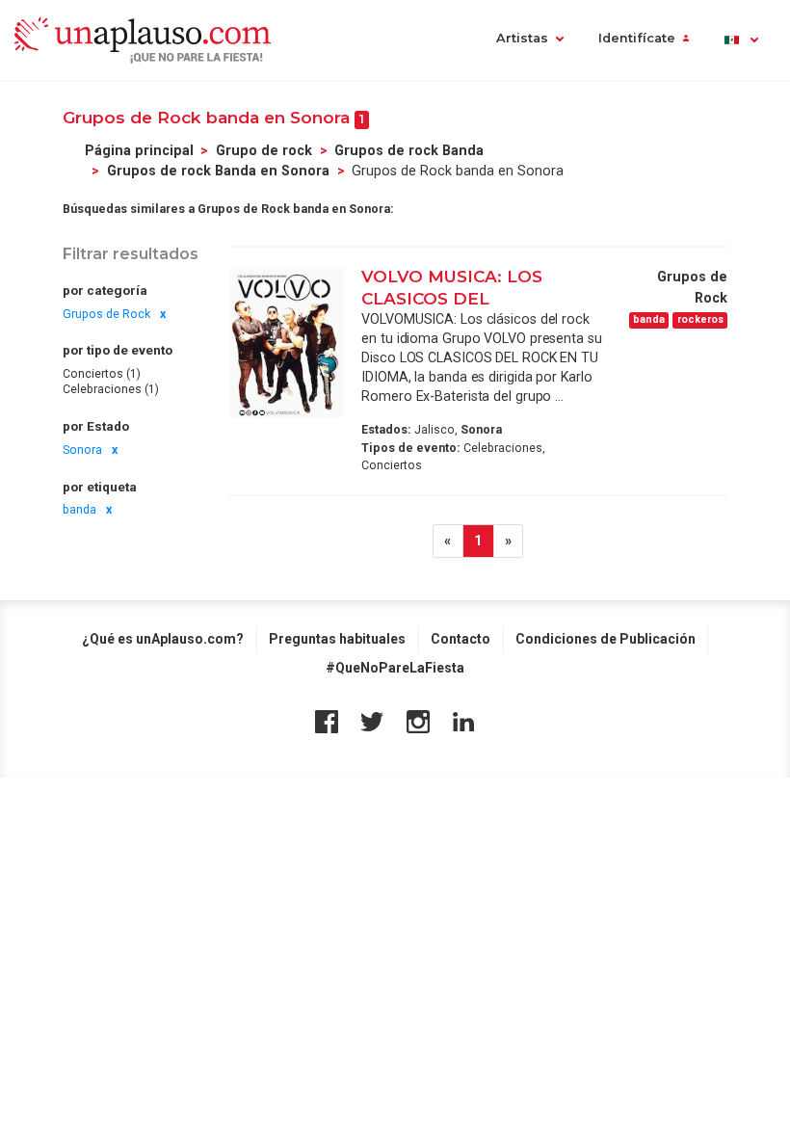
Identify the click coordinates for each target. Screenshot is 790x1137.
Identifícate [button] (636, 38)
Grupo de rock (264, 150)
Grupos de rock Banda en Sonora (218, 170)
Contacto (460, 639)
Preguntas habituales (337, 639)
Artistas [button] (522, 38)
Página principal (139, 150)
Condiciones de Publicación (605, 639)
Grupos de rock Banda (409, 150)
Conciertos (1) (102, 374)
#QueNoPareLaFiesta (395, 667)
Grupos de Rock (106, 314)
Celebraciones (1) (111, 389)
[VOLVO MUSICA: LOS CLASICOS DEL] (286, 342)
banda (79, 509)
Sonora (82, 450)
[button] (740, 40)
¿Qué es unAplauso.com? (163, 639)
